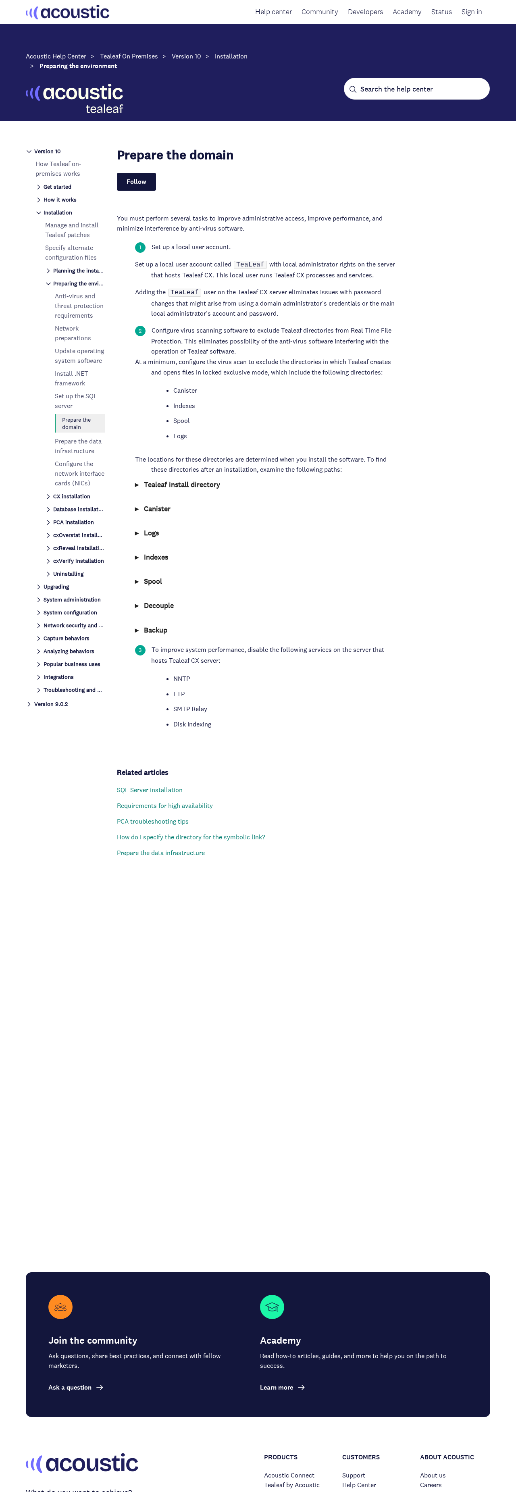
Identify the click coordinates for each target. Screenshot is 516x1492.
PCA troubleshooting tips (153, 821)
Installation (231, 56)
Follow (136, 181)
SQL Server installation (150, 790)
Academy (407, 11)
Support (353, 1475)
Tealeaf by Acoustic (292, 1485)
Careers (431, 1485)
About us (433, 1475)
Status (441, 11)
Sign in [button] (472, 11)
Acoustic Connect (289, 1475)
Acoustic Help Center (56, 56)
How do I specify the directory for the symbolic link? (191, 837)
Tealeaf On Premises (129, 56)
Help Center (359, 1485)
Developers (365, 11)
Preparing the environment (78, 66)
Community (320, 11)
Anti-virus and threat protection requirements (79, 306)
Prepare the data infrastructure (161, 853)
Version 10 (186, 56)
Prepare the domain (76, 423)
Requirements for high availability (165, 805)
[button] (65, 150)
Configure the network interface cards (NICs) (79, 473)
